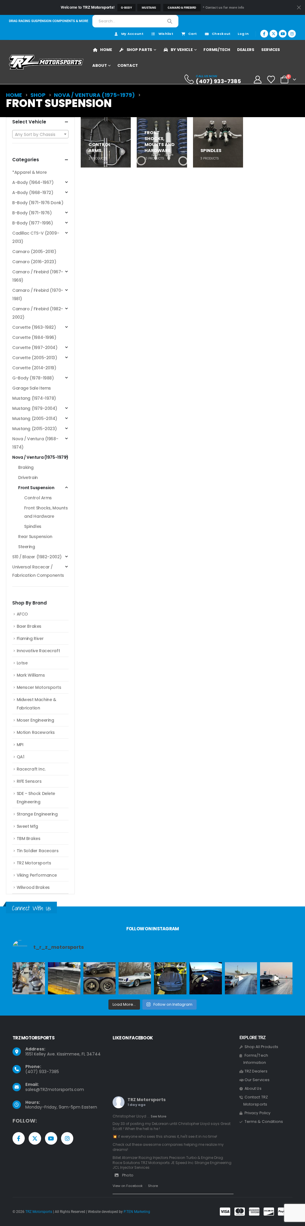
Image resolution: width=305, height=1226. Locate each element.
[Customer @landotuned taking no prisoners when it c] (205, 978)
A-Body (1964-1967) (32, 182)
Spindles (32, 526)
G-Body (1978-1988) (33, 378)
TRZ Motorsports (34, 863)
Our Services (257, 1079)
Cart (192, 33)
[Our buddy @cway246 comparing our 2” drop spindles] (29, 978)
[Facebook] (264, 34)
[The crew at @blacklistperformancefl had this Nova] (276, 978)
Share (153, 1185)
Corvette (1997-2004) (34, 348)
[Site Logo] (46, 62)
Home (106, 49)
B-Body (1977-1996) (32, 223)
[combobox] (40, 134)
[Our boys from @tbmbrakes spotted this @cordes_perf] (99, 978)
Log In (243, 33)
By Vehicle (182, 49)
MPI (20, 745)
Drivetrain (28, 478)
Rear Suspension (35, 537)
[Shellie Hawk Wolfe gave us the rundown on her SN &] (170, 978)
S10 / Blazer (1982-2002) (37, 557)
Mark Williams (31, 675)
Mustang (149, 7)
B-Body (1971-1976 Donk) (37, 203)
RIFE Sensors (29, 781)
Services (270, 49)
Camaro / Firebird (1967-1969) (37, 276)
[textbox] (40, 134)
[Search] (169, 21)
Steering (26, 547)
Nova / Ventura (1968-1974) (35, 443)
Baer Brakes (29, 626)
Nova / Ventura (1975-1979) (40, 457)
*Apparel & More (29, 172)
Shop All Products (261, 1046)
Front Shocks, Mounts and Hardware (46, 512)
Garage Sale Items (31, 388)
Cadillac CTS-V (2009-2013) (35, 237)
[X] (273, 34)
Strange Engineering (37, 814)
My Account (132, 33)
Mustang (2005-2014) (34, 418)
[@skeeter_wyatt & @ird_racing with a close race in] (241, 978)
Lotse (22, 663)
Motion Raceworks (36, 732)
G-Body (126, 7)
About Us (253, 1088)
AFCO (22, 614)
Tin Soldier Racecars (38, 851)
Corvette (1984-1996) (34, 337)
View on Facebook (128, 1185)
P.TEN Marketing (137, 1212)
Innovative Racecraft (38, 651)
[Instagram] (292, 34)
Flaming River (30, 638)
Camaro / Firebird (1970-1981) (37, 294)
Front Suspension (36, 488)
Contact (127, 65)
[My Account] (257, 79)
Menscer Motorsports (39, 687)
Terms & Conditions (264, 1121)
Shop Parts (139, 49)
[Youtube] (283, 34)
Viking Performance (37, 875)
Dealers (245, 49)
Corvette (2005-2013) (34, 358)
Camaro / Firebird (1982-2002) (37, 313)
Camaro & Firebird (182, 7)
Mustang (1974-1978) (34, 398)
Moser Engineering (35, 720)
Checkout (221, 33)
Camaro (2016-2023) (34, 262)
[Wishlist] (271, 79)
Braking (26, 467)
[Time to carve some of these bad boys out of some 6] (64, 978)
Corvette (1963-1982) (34, 327)
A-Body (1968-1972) (32, 193)
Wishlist (165, 33)
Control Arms (38, 498)
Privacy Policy (258, 1112)
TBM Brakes (29, 838)
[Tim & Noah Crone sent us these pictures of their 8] (135, 978)
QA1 (20, 757)
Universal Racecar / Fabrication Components (38, 571)
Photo (127, 1175)
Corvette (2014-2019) (34, 368)
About (99, 65)
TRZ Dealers (256, 1071)
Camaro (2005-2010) (34, 252)
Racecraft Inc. (31, 769)
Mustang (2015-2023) (34, 429)
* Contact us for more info (223, 8)
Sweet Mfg (27, 826)
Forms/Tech (216, 49)
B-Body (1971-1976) (32, 213)
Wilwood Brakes (33, 887)
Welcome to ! (87, 7)
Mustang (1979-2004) (34, 408)
